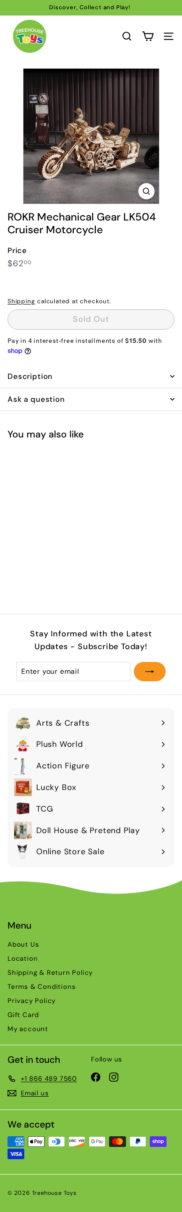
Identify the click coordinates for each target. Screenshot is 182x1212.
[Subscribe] (150, 671)
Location (23, 958)
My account (28, 1029)
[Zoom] (146, 191)
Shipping (21, 301)
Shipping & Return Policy (50, 972)
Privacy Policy (32, 1000)
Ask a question (36, 399)
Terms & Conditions (42, 986)
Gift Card (23, 1014)
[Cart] (147, 36)
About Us (23, 944)
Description (30, 376)
